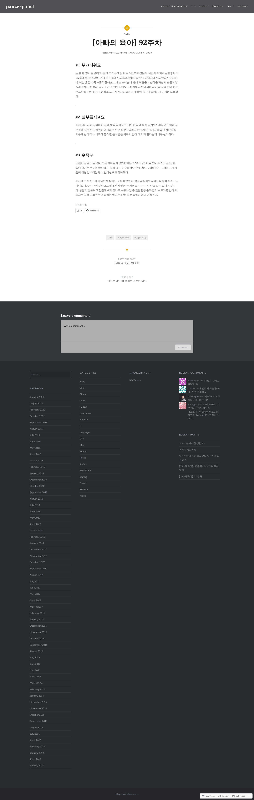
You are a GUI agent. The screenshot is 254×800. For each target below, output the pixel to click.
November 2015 (38, 708)
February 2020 (37, 409)
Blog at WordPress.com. (127, 794)
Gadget (83, 406)
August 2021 (36, 403)
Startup (217, 6)
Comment (183, 347)
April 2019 (35, 454)
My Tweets (135, 380)
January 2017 (37, 619)
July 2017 (35, 581)
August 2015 (36, 727)
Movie (83, 451)
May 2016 (35, 670)
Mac (82, 444)
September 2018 (38, 492)
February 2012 (37, 746)
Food (202, 6)
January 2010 (37, 765)
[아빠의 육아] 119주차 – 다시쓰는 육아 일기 (199, 468)
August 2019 (36, 428)
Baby (127, 34)
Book (82, 387)
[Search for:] (50, 374)
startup (83, 476)
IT (192, 6)
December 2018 (38, 479)
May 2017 (35, 593)
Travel (83, 483)
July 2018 (35, 505)
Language (85, 432)
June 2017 (35, 587)
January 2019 (37, 473)
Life (229, 6)
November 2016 (38, 632)
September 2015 (38, 721)
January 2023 (37, 397)
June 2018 (35, 511)
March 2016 (36, 682)
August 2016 (36, 651)
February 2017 (37, 613)
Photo (83, 457)
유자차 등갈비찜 (187, 449)
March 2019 (36, 460)
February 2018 (37, 536)
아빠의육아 (140, 237)
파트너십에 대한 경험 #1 (191, 443)
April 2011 (35, 759)
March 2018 (36, 530)
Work (83, 495)
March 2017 (36, 606)
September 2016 (38, 644)
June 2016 (35, 663)
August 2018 (36, 498)
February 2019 (37, 466)
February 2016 (37, 689)
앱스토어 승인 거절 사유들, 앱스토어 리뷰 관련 (199, 457)
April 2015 (35, 740)
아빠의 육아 (123, 237)
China (83, 394)
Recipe (83, 464)
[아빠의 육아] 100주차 (190, 476)
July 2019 (35, 435)
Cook (82, 400)
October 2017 (37, 562)
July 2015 (35, 733)
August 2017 (36, 574)
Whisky (84, 489)
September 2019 (38, 422)
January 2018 (37, 543)
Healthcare (85, 413)
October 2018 (37, 485)
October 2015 (37, 714)
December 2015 (38, 701)
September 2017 (38, 568)
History (243, 6)
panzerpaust (20, 7)
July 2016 (35, 657)
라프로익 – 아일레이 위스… (201, 411)
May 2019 (35, 447)
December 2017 (38, 549)
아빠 (110, 237)
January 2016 (37, 695)
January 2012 (37, 752)
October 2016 (37, 638)
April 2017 (35, 600)
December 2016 (38, 625)
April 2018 (35, 524)
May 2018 (35, 517)
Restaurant (85, 470)
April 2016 (35, 676)
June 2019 (35, 441)
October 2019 (37, 416)
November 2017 (38, 555)
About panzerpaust (174, 6)
